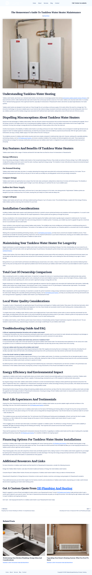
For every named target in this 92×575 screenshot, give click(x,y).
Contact (57, 3)
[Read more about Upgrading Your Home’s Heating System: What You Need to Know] (68, 539)
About (39, 3)
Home (34, 3)
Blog (51, 3)
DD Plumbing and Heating (24, 138)
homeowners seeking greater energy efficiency (75, 98)
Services (46, 3)
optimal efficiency (7, 250)
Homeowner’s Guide (16, 562)
